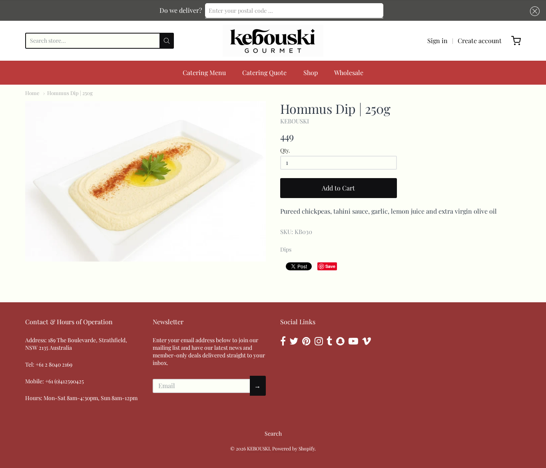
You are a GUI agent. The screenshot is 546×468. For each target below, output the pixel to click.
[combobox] (294, 10)
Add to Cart (338, 188)
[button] (533, 11)
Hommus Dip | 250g (70, 92)
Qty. (285, 150)
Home (32, 92)
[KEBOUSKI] (273, 41)
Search (273, 433)
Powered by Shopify (293, 448)
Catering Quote (264, 72)
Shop (310, 72)
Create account (480, 40)
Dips (285, 249)
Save (330, 266)
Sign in (437, 40)
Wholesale (348, 72)
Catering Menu (204, 72)
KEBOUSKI (294, 121)
